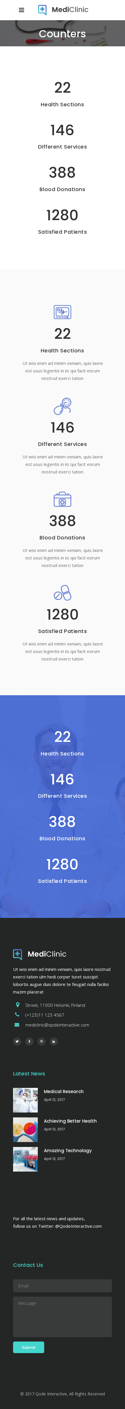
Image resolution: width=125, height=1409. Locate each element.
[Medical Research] (25, 1100)
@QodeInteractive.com (78, 1226)
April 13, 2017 (54, 1129)
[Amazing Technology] (25, 1159)
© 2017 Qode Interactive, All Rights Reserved (62, 1394)
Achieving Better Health (70, 1121)
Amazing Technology (68, 1151)
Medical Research (64, 1091)
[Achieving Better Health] (25, 1129)
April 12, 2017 (54, 1099)
